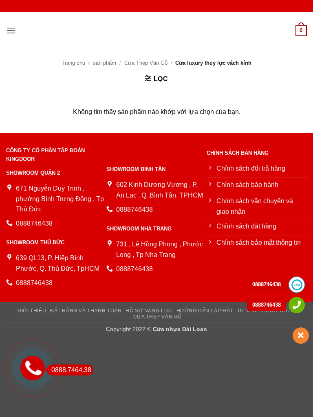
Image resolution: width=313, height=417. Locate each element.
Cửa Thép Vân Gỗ (146, 63)
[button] (11, 30)
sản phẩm (104, 63)
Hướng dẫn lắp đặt (204, 311)
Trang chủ (73, 63)
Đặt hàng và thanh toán (85, 311)
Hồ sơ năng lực (149, 311)
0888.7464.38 (71, 370)
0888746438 (266, 284)
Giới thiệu (32, 311)
